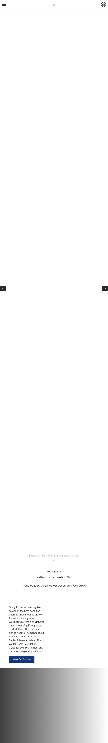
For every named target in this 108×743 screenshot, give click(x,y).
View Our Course (22, 659)
